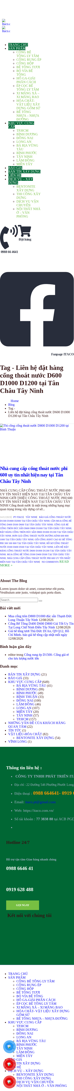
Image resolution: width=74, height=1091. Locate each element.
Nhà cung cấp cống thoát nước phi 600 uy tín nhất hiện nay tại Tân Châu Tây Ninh (34, 475)
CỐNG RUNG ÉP (28, 59)
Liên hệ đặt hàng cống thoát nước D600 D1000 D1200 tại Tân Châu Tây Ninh (36, 551)
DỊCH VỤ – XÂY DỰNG (25, 1071)
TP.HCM (22, 130)
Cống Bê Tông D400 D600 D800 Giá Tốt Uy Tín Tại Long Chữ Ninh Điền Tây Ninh (41, 625)
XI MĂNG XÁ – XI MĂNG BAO (27, 95)
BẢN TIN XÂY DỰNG (24, 171)
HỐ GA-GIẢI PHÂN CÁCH (26, 80)
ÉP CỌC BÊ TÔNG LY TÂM (27, 87)
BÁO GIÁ (15, 168)
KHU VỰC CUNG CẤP (24, 682)
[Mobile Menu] (3, 4)
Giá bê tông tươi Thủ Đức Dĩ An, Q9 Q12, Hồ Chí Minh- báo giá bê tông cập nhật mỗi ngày (38, 633)
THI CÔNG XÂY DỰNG (33, 1078)
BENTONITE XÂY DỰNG (25, 188)
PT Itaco (18, 517)
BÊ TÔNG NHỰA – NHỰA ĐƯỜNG (27, 115)
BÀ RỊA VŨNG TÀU (31, 685)
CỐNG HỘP (25, 63)
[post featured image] (37, 440)
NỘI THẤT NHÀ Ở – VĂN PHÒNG (28, 212)
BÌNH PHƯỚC (26, 153)
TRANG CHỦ (18, 44)
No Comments (50, 562)
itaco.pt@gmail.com (40, 802)
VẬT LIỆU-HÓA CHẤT (25, 734)
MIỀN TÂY (24, 164)
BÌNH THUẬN (26, 697)
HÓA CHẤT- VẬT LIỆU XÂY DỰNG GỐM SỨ (28, 104)
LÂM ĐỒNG (25, 160)
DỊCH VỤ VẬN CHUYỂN (27, 203)
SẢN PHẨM (16, 48)
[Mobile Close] (1, 966)
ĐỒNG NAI (24, 138)
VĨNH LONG (17, 741)
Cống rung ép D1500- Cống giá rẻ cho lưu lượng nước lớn (38, 656)
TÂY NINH (24, 156)
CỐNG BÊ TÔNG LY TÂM (27, 54)
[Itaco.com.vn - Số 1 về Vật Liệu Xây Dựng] (6, 26)
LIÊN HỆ (14, 175)
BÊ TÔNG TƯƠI (28, 67)
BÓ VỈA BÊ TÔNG (24, 72)
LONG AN (23, 141)
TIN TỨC (14, 730)
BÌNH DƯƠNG (27, 134)
